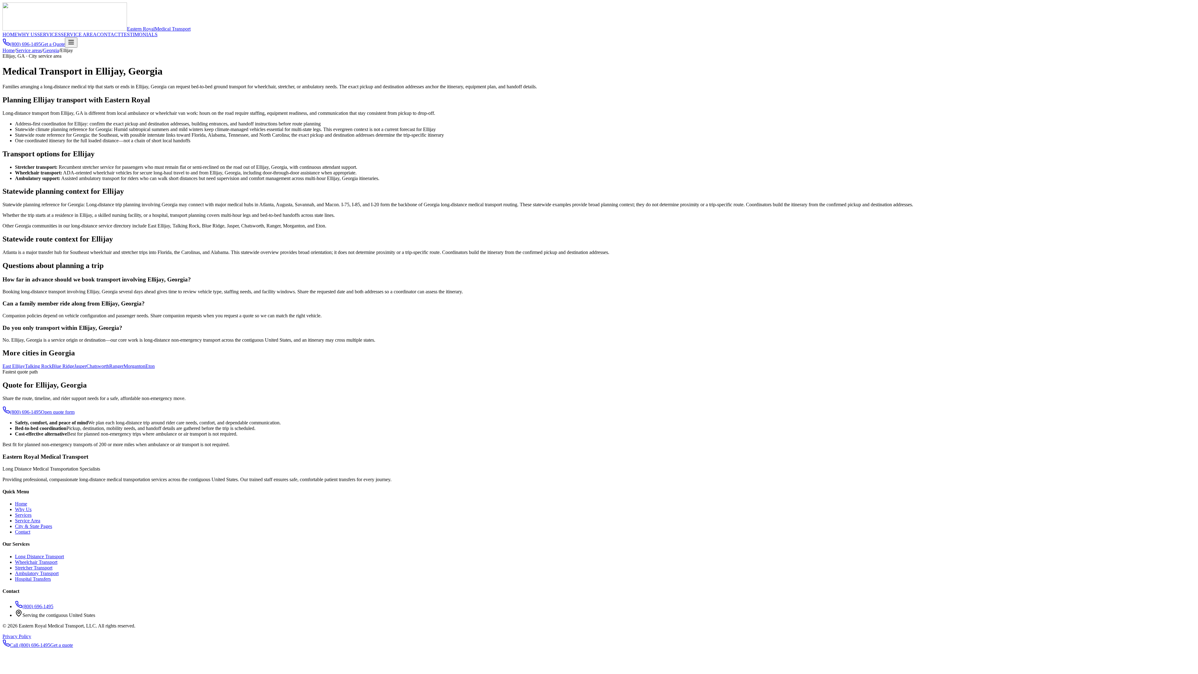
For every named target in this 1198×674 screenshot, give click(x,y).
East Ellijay (13, 366)
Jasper (80, 366)
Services (23, 515)
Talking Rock (38, 366)
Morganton (134, 366)
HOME (9, 34)
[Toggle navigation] (71, 42)
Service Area (27, 520)
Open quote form (58, 412)
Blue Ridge (63, 366)
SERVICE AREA (79, 34)
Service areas (29, 50)
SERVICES (49, 34)
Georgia (51, 50)
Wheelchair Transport (36, 562)
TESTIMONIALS (139, 34)
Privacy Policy (16, 636)
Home (8, 50)
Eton (150, 366)
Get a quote (61, 645)
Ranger (116, 366)
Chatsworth (97, 366)
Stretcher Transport (33, 567)
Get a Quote (53, 44)
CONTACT (109, 34)
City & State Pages (33, 526)
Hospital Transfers (33, 579)
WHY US (27, 34)
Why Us (23, 509)
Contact (22, 532)
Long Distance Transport (39, 556)
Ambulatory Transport (37, 573)
